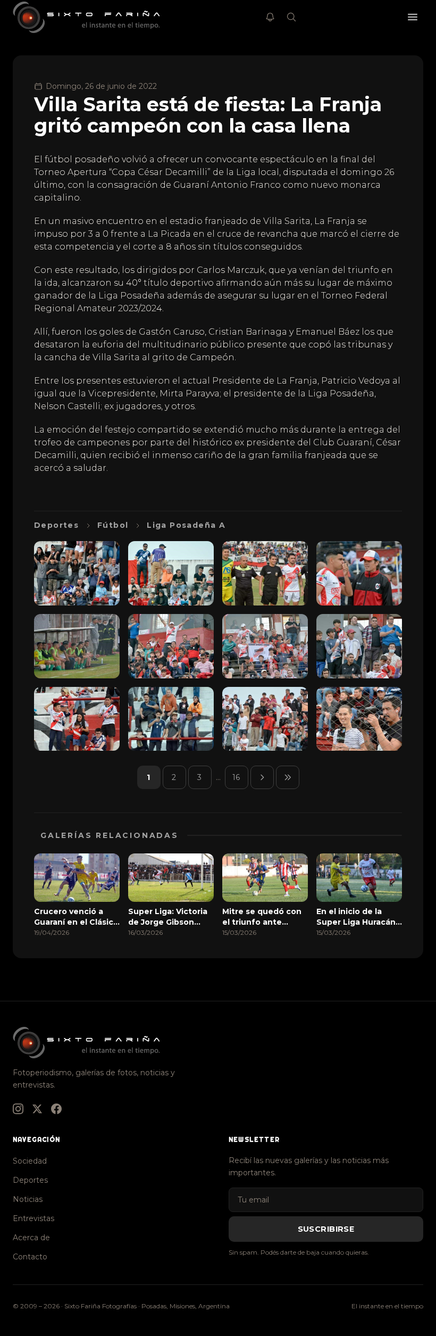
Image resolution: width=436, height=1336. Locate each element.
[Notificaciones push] (270, 17)
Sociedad (30, 1161)
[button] (77, 573)
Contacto (30, 1257)
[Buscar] (291, 17)
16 (236, 777)
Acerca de (31, 1237)
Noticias (28, 1199)
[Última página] (287, 777)
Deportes (30, 1180)
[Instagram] (18, 1108)
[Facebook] (56, 1108)
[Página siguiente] (262, 777)
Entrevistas (33, 1218)
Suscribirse (326, 1229)
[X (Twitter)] (37, 1108)
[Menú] (412, 17)
